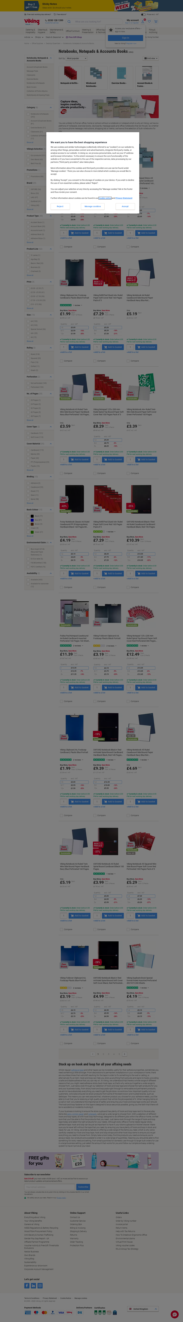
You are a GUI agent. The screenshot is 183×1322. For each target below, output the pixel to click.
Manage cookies (93, 206)
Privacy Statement (124, 198)
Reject (60, 206)
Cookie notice (105, 198)
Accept (125, 206)
